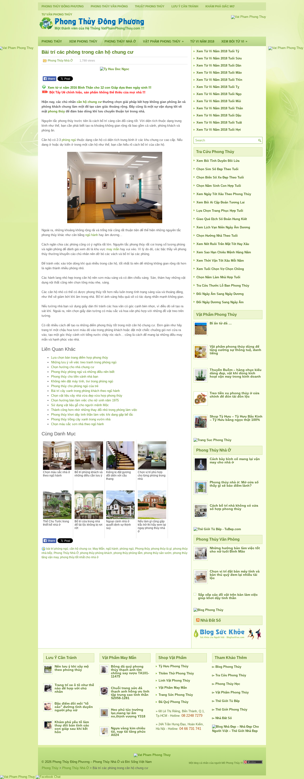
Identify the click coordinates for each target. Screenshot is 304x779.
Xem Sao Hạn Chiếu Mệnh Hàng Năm (223, 252)
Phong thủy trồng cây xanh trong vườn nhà (80, 419)
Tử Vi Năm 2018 (202, 41)
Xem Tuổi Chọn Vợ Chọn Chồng (220, 269)
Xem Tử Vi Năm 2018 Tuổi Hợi (218, 129)
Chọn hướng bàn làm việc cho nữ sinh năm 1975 (85, 400)
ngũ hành (91, 235)
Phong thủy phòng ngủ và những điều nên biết (82, 372)
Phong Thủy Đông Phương (63, 6)
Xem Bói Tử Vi (234, 41)
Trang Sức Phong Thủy (176, 695)
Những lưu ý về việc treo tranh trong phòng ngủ (83, 362)
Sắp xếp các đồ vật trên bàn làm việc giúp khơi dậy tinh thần (228, 596)
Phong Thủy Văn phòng (109, 6)
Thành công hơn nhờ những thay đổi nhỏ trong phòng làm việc (94, 410)
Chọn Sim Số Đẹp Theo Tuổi (217, 169)
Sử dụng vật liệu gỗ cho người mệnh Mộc (80, 405)
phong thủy (56, 111)
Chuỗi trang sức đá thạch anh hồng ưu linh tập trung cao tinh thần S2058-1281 (130, 693)
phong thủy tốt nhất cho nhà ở (79, 557)
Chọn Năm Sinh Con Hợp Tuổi (218, 186)
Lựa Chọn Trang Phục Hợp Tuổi (219, 210)
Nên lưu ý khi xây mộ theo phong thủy (72, 668)
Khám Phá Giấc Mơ (219, 6)
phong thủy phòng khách (96, 553)
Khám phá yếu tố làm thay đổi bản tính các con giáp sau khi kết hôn (72, 727)
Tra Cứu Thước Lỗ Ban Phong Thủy (222, 285)
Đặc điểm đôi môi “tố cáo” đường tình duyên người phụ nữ (74, 707)
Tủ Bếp (234, 701)
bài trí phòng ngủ (57, 548)
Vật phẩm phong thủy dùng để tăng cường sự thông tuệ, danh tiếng (235, 350)
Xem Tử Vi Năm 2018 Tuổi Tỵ (217, 87)
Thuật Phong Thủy (149, 6)
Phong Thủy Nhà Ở (120, 41)
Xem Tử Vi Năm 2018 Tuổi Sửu (219, 58)
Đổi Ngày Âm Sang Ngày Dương (220, 294)
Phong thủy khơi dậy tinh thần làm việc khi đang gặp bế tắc (92, 414)
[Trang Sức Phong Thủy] (212, 440)
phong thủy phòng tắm (128, 553)
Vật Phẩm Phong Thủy (163, 41)
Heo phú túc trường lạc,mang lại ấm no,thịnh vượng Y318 (128, 713)
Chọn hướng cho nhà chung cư (72, 367)
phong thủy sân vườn (157, 553)
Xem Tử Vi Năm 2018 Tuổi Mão (219, 72)
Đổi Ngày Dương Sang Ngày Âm (220, 302)
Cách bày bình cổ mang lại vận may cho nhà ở (235, 460)
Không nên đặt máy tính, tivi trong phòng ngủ (82, 381)
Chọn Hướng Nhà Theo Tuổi (217, 235)
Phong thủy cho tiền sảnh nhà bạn (74, 376)
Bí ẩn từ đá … (221, 323)
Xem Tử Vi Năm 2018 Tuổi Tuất (219, 122)
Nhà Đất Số (210, 620)
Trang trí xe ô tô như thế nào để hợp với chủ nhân (74, 688)
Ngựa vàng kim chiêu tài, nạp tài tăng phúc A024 (128, 731)
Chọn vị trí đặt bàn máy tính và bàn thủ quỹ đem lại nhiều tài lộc (235, 574)
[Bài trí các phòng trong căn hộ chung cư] (115, 187)
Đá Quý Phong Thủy (173, 702)
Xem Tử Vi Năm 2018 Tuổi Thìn (219, 80)
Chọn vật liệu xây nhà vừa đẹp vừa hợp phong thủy (86, 395)
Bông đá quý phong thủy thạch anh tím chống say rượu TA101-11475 (130, 671)
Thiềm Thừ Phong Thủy (176, 673)
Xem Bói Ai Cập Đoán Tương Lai (220, 202)
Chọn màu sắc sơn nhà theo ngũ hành (77, 424)
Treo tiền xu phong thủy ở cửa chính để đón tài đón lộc (234, 394)
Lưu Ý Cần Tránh (184, 6)
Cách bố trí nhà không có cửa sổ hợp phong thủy (234, 507)
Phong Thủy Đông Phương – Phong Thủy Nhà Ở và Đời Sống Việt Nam (102, 762)
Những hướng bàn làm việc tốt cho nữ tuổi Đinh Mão (235, 549)
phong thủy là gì (161, 548)
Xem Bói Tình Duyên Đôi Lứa (217, 161)
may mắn (112, 249)
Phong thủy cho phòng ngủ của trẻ (74, 386)
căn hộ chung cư (89, 102)
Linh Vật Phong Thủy (174, 680)
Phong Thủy (52, 41)
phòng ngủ (69, 140)
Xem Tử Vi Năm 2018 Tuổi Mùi (218, 101)
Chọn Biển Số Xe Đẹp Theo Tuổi (220, 177)
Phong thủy (142, 548)
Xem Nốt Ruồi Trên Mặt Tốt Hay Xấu (222, 244)
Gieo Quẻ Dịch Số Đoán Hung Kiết (221, 219)
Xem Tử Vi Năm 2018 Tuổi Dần (218, 65)
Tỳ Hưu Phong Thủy (173, 666)
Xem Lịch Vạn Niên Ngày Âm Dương (223, 227)
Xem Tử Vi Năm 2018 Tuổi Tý (217, 51)
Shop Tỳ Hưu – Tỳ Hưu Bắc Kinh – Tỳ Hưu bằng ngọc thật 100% (236, 418)
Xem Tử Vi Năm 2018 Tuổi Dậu (218, 115)
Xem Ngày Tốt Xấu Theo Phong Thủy (223, 194)
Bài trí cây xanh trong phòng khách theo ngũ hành (85, 391)
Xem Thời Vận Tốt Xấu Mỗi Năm (220, 260)
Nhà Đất (221, 718)
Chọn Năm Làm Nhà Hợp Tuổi (218, 277)
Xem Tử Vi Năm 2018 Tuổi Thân (219, 108)
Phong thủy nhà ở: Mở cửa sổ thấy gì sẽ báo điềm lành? (234, 483)
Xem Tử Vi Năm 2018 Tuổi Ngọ (219, 94)
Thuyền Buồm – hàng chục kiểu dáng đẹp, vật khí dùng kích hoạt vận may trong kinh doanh (235, 373)
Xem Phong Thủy (83, 41)
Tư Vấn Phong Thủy (57, 14)
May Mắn (98, 548)
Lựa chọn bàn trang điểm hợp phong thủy (79, 357)
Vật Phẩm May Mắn (173, 687)
